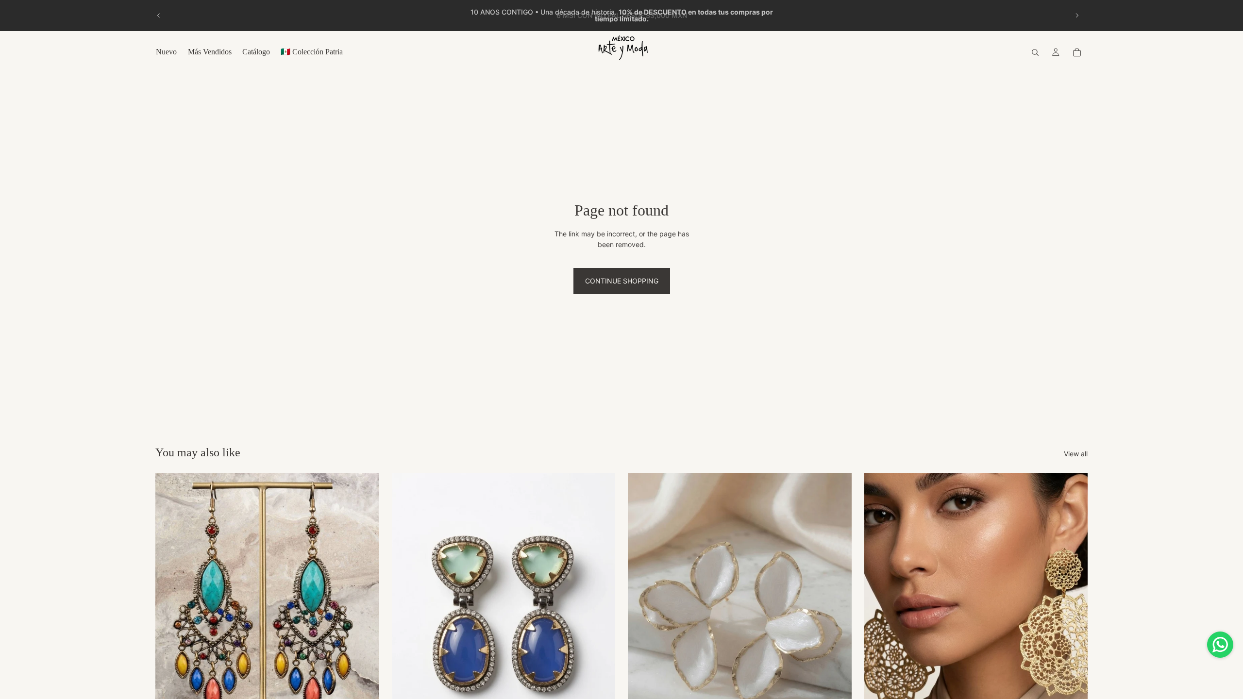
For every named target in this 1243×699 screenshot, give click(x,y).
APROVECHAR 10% (621, 437)
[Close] (731, 231)
